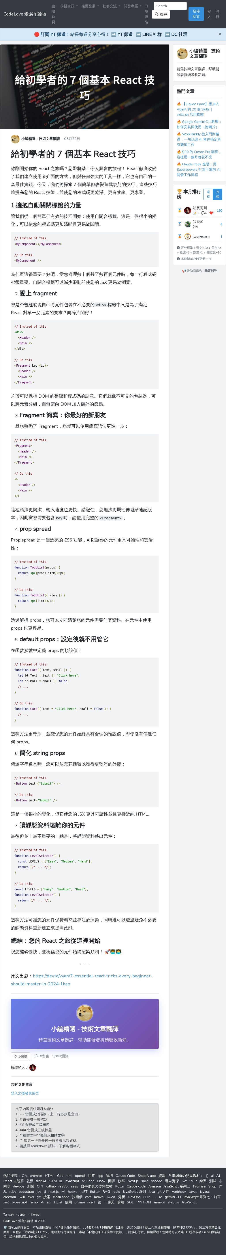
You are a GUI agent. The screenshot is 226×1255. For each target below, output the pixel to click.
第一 (101, 1202)
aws (31, 1197)
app (100, 1175)
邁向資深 (172, 1181)
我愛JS (198, 221)
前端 (120, 1202)
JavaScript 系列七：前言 (202, 1197)
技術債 (77, 1197)
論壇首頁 (53, 14)
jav (39, 1191)
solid (145, 1181)
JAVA (111, 1197)
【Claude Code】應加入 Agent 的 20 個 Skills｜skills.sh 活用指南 (198, 109)
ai (212, 1175)
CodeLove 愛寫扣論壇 (25, 14)
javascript (72, 1181)
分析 (121, 1197)
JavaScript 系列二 (177, 1186)
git (39, 1197)
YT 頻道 (125, 34)
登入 (209, 14)
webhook (179, 1191)
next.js (54, 1191)
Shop (212, 1186)
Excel (58, 1202)
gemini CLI (173, 1197)
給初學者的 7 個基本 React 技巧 (73, 154)
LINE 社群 (152, 34)
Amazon (154, 1186)
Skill (22, 1197)
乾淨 (30, 1181)
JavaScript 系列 (134, 1191)
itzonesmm (201, 236)
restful (63, 1186)
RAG (106, 1191)
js (177, 1202)
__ (154, 1197)
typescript (19, 1202)
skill (171, 1202)
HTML (50, 1175)
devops (18, 1186)
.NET (83, 1191)
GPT (40, 1186)
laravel (99, 1197)
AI (218, 1175)
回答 (91, 1175)
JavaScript (189, 1202)
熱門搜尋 (10, 1175)
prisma (80, 1202)
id (60, 1181)
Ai (42, 1202)
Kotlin (119, 1186)
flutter (95, 1191)
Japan (22, 1214)
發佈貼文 (196, 14)
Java (152, 1191)
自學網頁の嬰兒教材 (97, 1186)
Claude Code (125, 1175)
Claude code (136, 1186)
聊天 (111, 1202)
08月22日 (72, 138)
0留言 (44, 1056)
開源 (111, 1181)
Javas (193, 1191)
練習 (203, 1181)
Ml (63, 1191)
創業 (30, 1186)
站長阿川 (200, 208)
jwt (184, 1181)
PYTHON (143, 1202)
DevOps (134, 1197)
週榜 (208, 194)
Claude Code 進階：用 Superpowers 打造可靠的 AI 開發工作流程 (198, 169)
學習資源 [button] (67, 6)
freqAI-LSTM (46, 1181)
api (49, 1202)
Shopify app (147, 1175)
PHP (193, 1181)
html (69, 1175)
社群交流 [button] (110, 6)
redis (116, 1191)
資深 (162, 1175)
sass (74, 1186)
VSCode (88, 1181)
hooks (72, 1191)
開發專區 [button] (131, 6)
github (51, 1186)
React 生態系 (13, 1181)
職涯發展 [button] (88, 6)
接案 (46, 1197)
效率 (121, 1181)
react (91, 1202)
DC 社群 (179, 34)
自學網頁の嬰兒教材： (185, 1175)
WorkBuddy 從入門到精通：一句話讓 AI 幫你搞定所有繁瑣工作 (199, 139)
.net (6, 1202)
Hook (101, 1181)
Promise (199, 1186)
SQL (130, 1202)
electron (9, 1197)
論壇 (109, 1175)
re (160, 1197)
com (88, 1197)
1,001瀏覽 (60, 1056)
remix (34, 1202)
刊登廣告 (147, 14)
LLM (146, 1197)
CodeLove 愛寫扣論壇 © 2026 (24, 1221)
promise (36, 1175)
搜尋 (162, 14)
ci (45, 1191)
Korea (35, 1214)
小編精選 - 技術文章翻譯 (40, 138)
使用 (68, 1202)
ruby (12, 1191)
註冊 (217, 14)
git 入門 (164, 1191)
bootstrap (26, 1191)
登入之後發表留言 (25, 1093)
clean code (61, 1197)
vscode (156, 1181)
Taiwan (8, 1214)
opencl (80, 1175)
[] (207, 1175)
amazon (159, 1202)
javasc (204, 1191)
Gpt (60, 1175)
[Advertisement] (199, 341)
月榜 (217, 194)
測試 (212, 1181)
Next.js (133, 1181)
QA (24, 1175)
